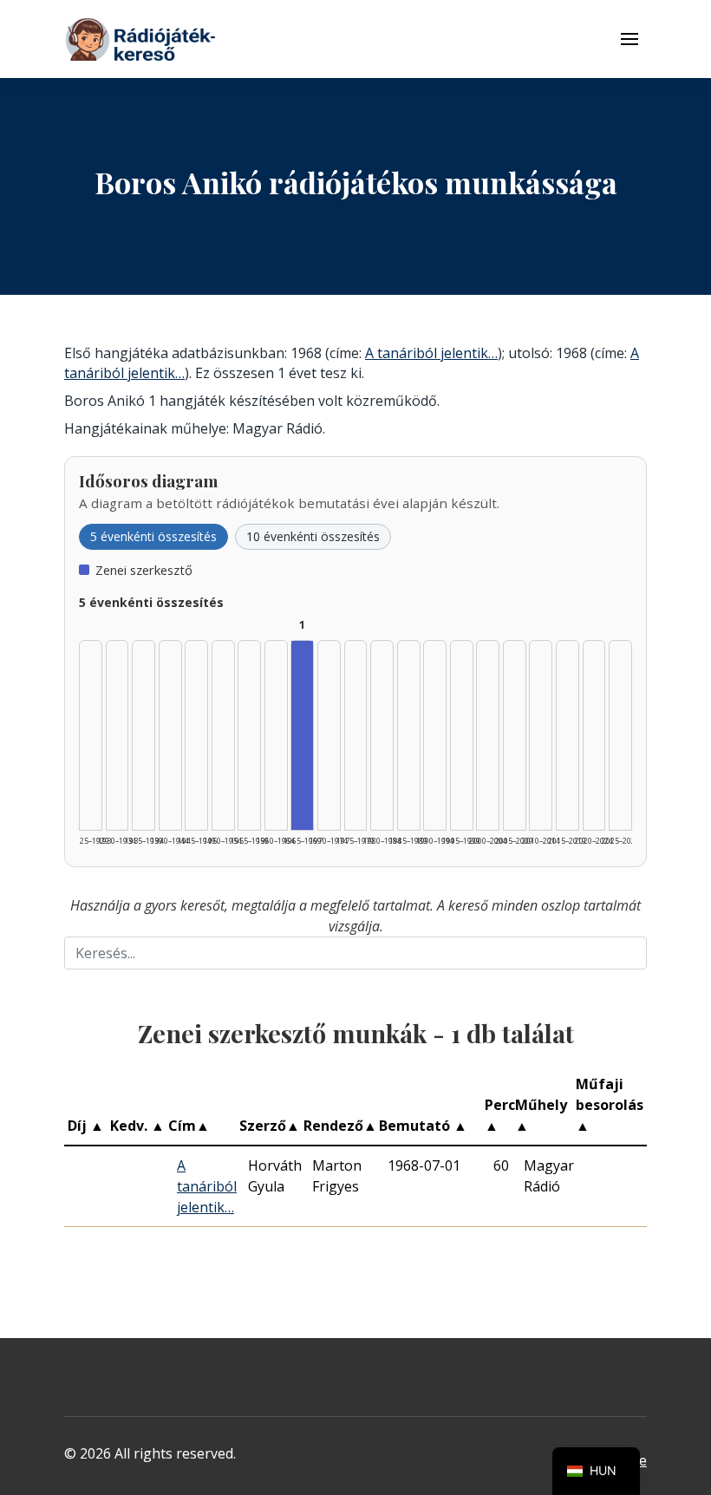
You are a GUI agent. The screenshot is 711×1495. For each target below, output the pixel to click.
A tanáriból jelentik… (431, 352)
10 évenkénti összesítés (313, 536)
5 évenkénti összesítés (153, 536)
